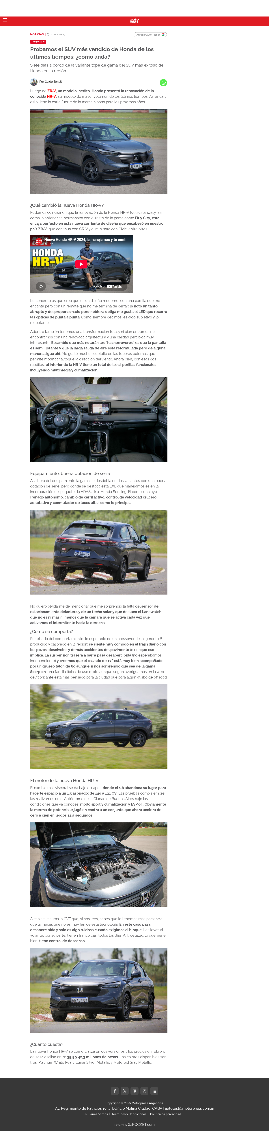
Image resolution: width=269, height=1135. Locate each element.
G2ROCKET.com (141, 1124)
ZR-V (51, 91)
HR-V (51, 96)
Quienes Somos (96, 1113)
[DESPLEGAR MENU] (5, 19)
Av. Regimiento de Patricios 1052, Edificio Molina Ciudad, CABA (108, 1108)
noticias (37, 34)
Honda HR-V (38, 42)
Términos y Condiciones (129, 1113)
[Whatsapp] (163, 82)
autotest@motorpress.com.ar (189, 1108)
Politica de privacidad (165, 1113)
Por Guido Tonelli (50, 81)
